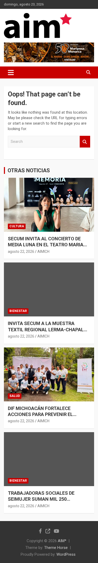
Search (85, 142)
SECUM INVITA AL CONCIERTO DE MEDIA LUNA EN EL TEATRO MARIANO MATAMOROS (49, 245)
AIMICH (43, 251)
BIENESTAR (18, 311)
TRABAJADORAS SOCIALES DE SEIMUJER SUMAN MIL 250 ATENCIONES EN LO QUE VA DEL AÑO (48, 499)
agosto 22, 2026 (21, 251)
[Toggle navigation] (11, 72)
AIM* (62, 540)
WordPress (66, 554)
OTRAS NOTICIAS (29, 170)
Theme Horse (56, 547)
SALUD (14, 396)
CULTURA (16, 226)
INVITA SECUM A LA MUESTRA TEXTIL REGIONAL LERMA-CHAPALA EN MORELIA (47, 329)
